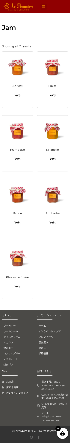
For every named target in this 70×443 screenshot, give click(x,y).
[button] (44, 7)
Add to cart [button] (17, 102)
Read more (17, 230)
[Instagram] (31, 437)
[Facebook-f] (38, 437)
